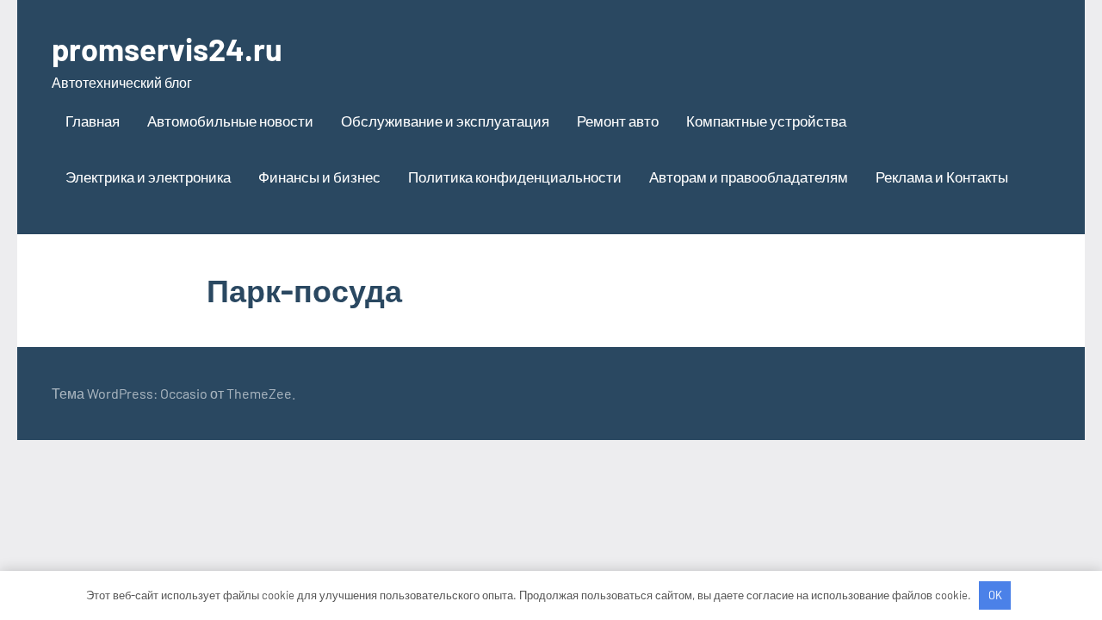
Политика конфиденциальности (515, 176)
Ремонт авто (618, 120)
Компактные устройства (766, 120)
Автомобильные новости (230, 120)
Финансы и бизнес (319, 176)
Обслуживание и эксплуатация (445, 120)
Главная (92, 120)
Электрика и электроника (148, 176)
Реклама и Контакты (942, 176)
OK (995, 595)
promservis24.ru (167, 48)
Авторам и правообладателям (748, 176)
